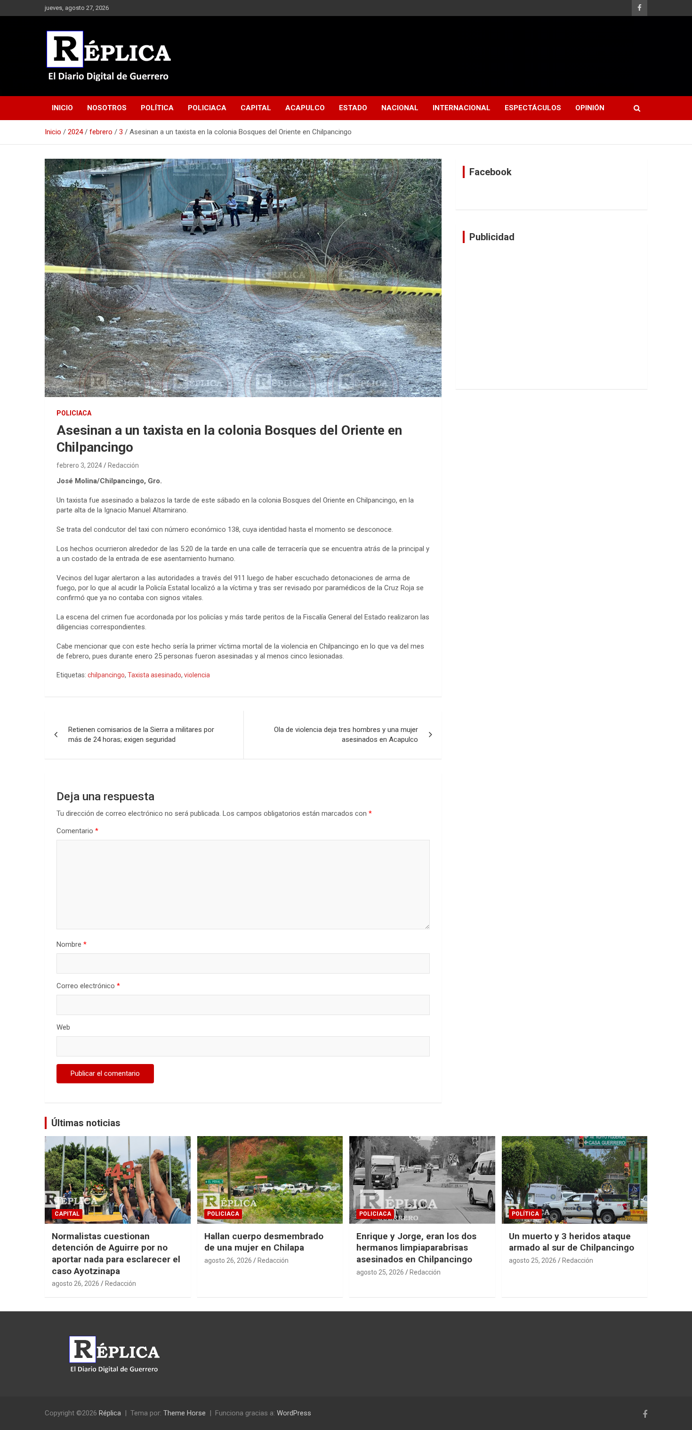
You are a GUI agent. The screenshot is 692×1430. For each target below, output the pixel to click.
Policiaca (207, 108)
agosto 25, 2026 (380, 1272)
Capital (256, 108)
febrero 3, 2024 (79, 465)
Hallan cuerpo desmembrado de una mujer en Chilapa (263, 1242)
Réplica (110, 1413)
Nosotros (107, 108)
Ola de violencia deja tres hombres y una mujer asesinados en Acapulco (346, 734)
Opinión (589, 108)
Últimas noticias (86, 1123)
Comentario (77, 831)
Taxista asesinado (154, 675)
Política (157, 108)
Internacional (462, 108)
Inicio (62, 108)
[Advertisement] (551, 316)
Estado (353, 108)
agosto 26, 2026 (75, 1283)
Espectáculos (533, 108)
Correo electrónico (88, 986)
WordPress (294, 1413)
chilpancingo (106, 675)
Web (63, 1027)
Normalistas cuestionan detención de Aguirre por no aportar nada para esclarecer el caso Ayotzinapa (116, 1253)
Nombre (71, 944)
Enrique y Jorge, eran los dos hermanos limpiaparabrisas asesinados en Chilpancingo (416, 1248)
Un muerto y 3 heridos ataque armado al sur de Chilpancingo (571, 1242)
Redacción (123, 465)
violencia (197, 675)
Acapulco (305, 108)
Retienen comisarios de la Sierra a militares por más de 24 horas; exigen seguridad (141, 734)
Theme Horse (184, 1413)
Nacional (399, 108)
